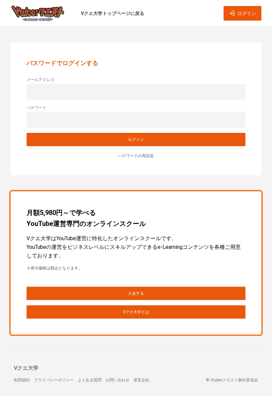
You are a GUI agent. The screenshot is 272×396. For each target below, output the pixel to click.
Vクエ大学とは (136, 312)
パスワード (36, 107)
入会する (136, 293)
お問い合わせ (117, 380)
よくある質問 (90, 380)
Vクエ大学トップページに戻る (112, 13)
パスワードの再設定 (136, 155)
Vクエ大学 (26, 368)
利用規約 (22, 380)
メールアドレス (40, 79)
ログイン (247, 13)
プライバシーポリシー (54, 380)
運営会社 (141, 380)
